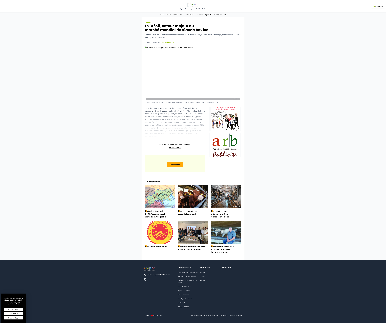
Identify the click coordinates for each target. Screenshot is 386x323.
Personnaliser (13, 318)
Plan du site (223, 315)
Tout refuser (13, 314)
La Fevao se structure (156, 246)
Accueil (202, 272)
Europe (175, 15)
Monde (182, 15)
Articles (202, 280)
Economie (200, 15)
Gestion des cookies (235, 315)
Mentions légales (196, 315)
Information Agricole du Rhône (188, 272)
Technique (189, 15)
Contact (202, 276)
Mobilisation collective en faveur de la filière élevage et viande (222, 249)
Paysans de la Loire (184, 291)
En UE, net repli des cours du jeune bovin (187, 212)
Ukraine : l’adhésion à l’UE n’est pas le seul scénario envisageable (155, 214)
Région (162, 15)
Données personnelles (211, 315)
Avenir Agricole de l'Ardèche (187, 276)
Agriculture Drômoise (184, 287)
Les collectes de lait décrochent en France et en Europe (220, 214)
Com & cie (158, 315)
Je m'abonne (175, 165)
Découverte (218, 15)
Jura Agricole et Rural (185, 299)
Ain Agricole (181, 303)
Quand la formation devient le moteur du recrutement (192, 248)
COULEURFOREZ (183, 307)
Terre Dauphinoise (184, 295)
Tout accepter (13, 309)
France (168, 15)
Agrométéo (208, 15)
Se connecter (175, 147)
